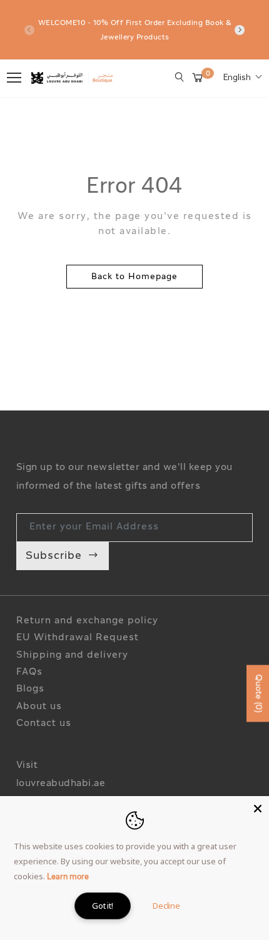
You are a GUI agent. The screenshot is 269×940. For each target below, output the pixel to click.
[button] (242, 78)
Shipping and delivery (72, 655)
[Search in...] (179, 77)
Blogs (30, 689)
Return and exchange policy (87, 621)
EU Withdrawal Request (77, 638)
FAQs (29, 672)
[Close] (257, 807)
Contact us (43, 724)
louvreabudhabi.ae (61, 784)
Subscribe (54, 556)
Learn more (68, 877)
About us (39, 707)
